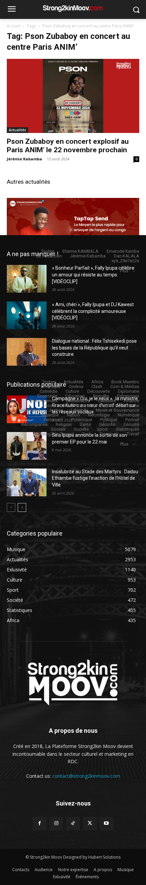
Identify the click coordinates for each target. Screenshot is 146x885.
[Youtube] (106, 823)
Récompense (34, 424)
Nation (73, 414)
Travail (133, 433)
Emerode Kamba (123, 251)
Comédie (48, 391)
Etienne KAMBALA (80, 251)
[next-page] (22, 507)
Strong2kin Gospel (55, 433)
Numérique (128, 414)
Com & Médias (124, 386)
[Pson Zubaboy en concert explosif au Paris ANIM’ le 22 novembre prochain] (73, 96)
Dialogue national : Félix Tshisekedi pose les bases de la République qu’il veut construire (94, 347)
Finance (131, 400)
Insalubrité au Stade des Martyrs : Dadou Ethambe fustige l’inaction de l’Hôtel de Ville (95, 478)
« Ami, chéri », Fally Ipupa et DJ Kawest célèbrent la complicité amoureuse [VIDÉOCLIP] (93, 311)
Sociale (58, 429)
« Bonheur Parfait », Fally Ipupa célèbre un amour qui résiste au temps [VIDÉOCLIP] (93, 274)
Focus (48, 405)
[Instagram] (56, 823)
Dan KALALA (126, 255)
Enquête (101, 396)
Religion (64, 424)
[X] (89, 823)
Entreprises (128, 396)
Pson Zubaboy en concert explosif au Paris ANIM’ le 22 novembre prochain (68, 145)
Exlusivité (107, 400)
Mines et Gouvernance (117, 410)
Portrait (132, 419)
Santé (85, 424)
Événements (78, 400)
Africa (97, 381)
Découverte (98, 391)
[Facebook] (39, 823)
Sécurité (107, 424)
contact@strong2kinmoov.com (86, 776)
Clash (96, 386)
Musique (50, 414)
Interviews (30, 410)
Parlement (53, 419)
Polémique (81, 419)
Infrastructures (77, 405)
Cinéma (76, 386)
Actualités (17, 130)
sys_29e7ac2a (125, 260)
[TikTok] (72, 823)
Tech (86, 433)
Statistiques (127, 429)
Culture (72, 391)
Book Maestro (125, 381)
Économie (47, 396)
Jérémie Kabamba (24, 158)
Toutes (47, 251)
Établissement (44, 400)
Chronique (50, 386)
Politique (108, 419)
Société (81, 429)
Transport (108, 433)
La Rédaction (49, 255)
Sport (102, 429)
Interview (130, 405)
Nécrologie (99, 414)
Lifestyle (79, 410)
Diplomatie (128, 391)
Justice (56, 410)
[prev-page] (11, 507)
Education (75, 396)
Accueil (13, 26)
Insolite (106, 405)
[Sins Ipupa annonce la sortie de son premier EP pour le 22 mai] (27, 446)
